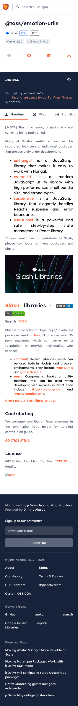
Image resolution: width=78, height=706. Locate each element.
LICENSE (60, 461)
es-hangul (23, 160)
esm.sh (68, 614)
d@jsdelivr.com (50, 585)
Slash (12, 305)
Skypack (40, 623)
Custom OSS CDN (18, 594)
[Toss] (10, 475)
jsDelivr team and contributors (49, 505)
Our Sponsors (15, 585)
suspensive (24, 198)
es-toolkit (22, 176)
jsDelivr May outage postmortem (29, 695)
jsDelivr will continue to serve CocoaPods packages (35, 675)
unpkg (39, 614)
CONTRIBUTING (17, 440)
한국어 (22, 321)
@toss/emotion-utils (29, 394)
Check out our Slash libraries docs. (30, 401)
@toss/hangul (30, 372)
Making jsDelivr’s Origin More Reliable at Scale (35, 652)
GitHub (10, 614)
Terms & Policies (51, 576)
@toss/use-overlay (46, 389)
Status (43, 568)
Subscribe (39, 543)
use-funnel (23, 219)
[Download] (69, 55)
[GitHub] (29, 55)
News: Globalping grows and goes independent (30, 686)
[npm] (49, 55)
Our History (13, 576)
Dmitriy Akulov (34, 510)
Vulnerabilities (38, 41)
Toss (37, 335)
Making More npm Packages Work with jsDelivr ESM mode (34, 663)
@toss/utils (64, 368)
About (9, 568)
